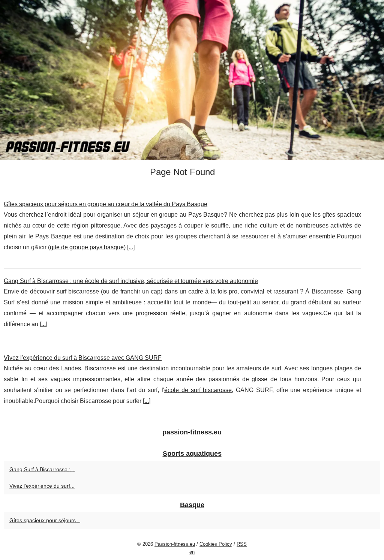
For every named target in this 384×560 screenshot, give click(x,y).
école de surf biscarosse (198, 390)
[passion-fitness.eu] (192, 80)
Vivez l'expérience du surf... (42, 486)
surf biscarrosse (78, 291)
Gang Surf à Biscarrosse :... (42, 469)
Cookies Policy (216, 544)
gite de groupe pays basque (87, 247)
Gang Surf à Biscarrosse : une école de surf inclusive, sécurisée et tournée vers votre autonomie (131, 281)
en (192, 552)
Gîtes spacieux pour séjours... (44, 520)
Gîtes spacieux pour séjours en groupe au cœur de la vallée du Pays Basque (105, 204)
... (131, 247)
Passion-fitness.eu (174, 544)
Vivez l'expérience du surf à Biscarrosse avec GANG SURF (83, 358)
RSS (242, 544)
